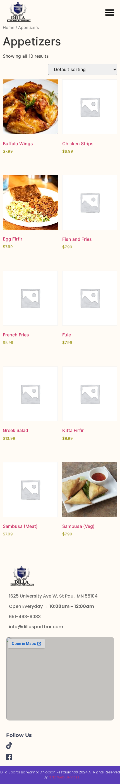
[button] (109, 12)
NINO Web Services (64, 777)
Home (9, 27)
